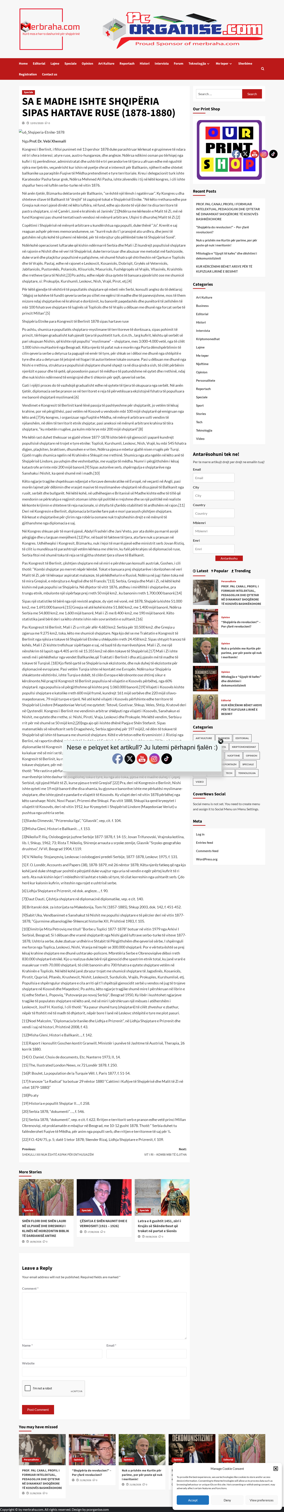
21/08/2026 (35, 1493)
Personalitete (205, 380)
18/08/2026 (35, 1242)
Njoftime (202, 364)
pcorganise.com (97, 1509)
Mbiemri (199, 523)
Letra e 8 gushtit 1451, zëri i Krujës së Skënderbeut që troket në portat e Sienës (159, 1226)
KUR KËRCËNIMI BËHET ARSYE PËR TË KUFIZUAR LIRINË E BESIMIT (224, 269)
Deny (227, 1500)
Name (27, 1345)
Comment (30, 1288)
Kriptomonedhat (208, 339)
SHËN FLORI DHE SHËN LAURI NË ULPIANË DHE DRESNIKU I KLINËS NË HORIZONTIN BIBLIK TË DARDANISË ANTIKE (45, 1228)
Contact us (49, 74)
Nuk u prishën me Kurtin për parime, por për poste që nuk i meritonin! (226, 242)
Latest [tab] (202, 571)
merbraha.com (33, 1509)
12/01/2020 (36, 123)
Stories (201, 414)
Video (200, 438)
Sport (200, 405)
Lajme (55, 63)
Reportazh (127, 63)
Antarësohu (229, 558)
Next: (165, 1152)
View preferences (262, 1500)
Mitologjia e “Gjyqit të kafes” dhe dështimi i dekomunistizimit (226, 255)
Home (23, 63)
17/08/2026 (93, 1232)
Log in (200, 834)
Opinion (87, 63)
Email (111, 1345)
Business (202, 306)
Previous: (58, 1152)
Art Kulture (106, 63)
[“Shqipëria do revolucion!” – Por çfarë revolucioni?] (205, 621)
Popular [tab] (220, 571)
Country (199, 505)
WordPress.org (206, 859)
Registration (28, 74)
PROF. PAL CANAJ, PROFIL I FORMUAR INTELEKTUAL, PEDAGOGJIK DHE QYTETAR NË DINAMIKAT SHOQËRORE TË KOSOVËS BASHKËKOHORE (228, 211)
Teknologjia (197, 63)
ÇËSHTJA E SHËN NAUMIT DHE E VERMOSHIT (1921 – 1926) (103, 1224)
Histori (144, 63)
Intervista (162, 63)
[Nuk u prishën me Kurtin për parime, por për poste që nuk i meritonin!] (205, 650)
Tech (199, 422)
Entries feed (204, 842)
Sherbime (245, 63)
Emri (196, 540)
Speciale (70, 63)
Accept (193, 1500)
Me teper (222, 63)
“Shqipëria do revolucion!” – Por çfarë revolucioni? (222, 229)
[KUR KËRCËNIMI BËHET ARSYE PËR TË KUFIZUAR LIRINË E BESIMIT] (205, 707)
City (196, 487)
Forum (178, 63)
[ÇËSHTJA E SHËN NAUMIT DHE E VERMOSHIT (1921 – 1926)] (104, 1197)
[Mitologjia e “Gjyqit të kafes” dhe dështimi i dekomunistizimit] (205, 678)
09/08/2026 (151, 1237)
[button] (276, 1468)
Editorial (39, 63)
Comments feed (207, 851)
